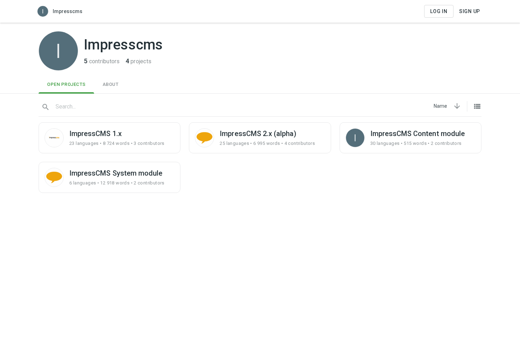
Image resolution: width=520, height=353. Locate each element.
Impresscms (67, 11)
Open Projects (66, 84)
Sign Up (469, 11)
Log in (438, 11)
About (111, 84)
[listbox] (440, 106)
